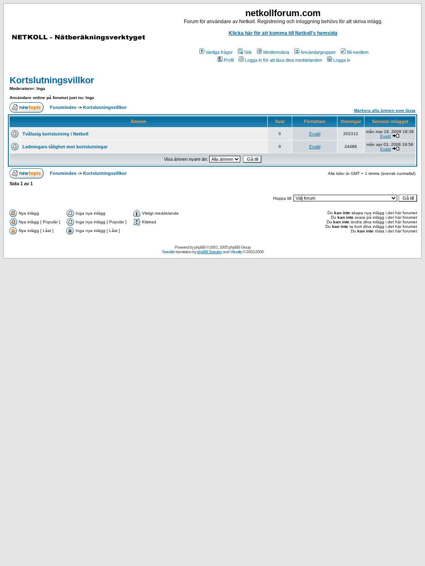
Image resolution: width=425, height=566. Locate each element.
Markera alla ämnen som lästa (384, 110)
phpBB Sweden (209, 251)
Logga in (341, 60)
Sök (248, 52)
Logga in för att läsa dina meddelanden (283, 60)
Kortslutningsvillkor (52, 80)
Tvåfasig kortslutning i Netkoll (55, 133)
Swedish (168, 251)
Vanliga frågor (219, 52)
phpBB (199, 247)
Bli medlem (358, 52)
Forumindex (63, 107)
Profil (229, 60)
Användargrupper (318, 52)
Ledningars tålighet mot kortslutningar (64, 146)
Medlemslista (276, 52)
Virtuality (236, 251)
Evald (314, 133)
